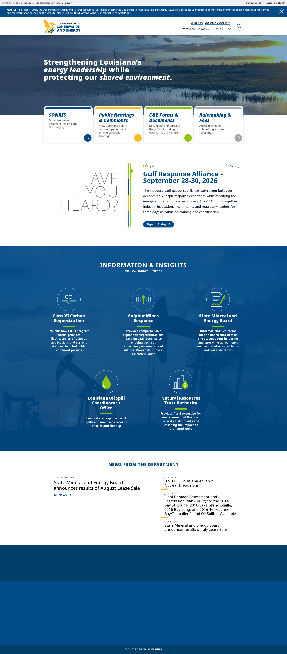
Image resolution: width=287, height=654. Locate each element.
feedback (209, 616)
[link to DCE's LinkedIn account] (210, 625)
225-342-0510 (57, 621)
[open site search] (239, 26)
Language (251, 3)
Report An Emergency (217, 22)
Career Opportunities (143, 597)
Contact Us (197, 22)
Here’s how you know (58, 3)
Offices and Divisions (194, 29)
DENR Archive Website (86, 12)
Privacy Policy (138, 626)
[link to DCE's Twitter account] (226, 625)
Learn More (155, 208)
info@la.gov (124, 12)
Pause (233, 166)
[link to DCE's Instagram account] (218, 625)
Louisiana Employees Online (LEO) (151, 612)
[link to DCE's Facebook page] (202, 625)
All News (60, 495)
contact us (210, 609)
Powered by (143, 649)
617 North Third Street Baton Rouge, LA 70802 (59, 615)
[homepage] (62, 26)
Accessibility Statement (144, 631)
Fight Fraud (137, 621)
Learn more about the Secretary (154, 569)
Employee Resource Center (146, 602)
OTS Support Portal (142, 616)
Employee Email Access (144, 607)
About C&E (220, 29)
